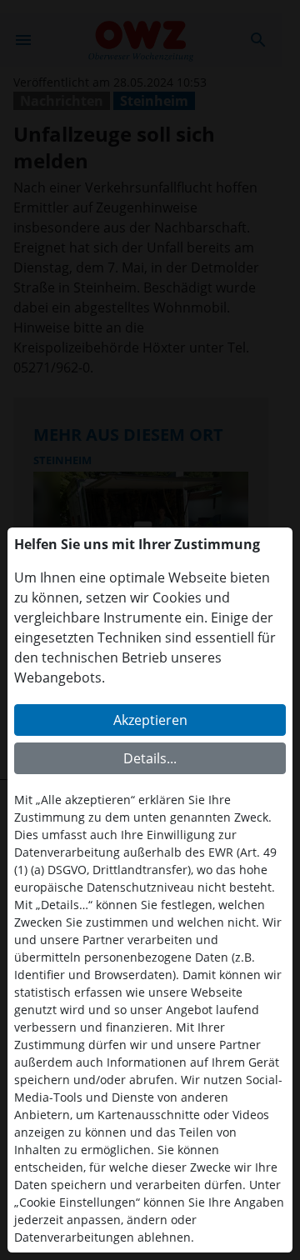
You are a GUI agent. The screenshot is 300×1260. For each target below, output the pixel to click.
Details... (150, 758)
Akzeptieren (150, 720)
